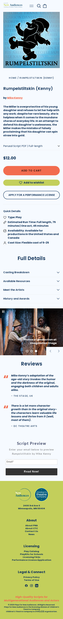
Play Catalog (31, 551)
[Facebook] (26, 585)
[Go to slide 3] (36, 351)
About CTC (31, 528)
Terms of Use (31, 580)
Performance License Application (31, 560)
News (31, 534)
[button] (39, 6)
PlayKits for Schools (31, 554)
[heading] (31, 444)
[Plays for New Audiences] (13, 5)
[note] (31, 453)
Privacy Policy (31, 577)
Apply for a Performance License (31, 195)
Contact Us (31, 531)
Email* (10, 462)
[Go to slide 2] (31, 351)
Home (12, 77)
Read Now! (31, 471)
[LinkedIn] (36, 585)
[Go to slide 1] (27, 351)
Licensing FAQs (31, 557)
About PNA (31, 525)
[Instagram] (31, 585)
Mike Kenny (15, 98)
